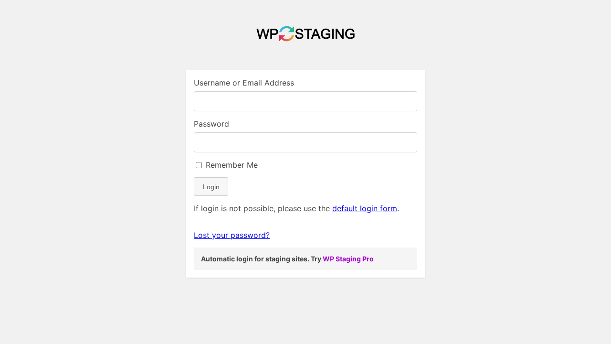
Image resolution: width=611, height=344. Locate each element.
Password (211, 124)
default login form (364, 208)
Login (211, 187)
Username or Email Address (244, 82)
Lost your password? (232, 235)
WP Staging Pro (348, 259)
